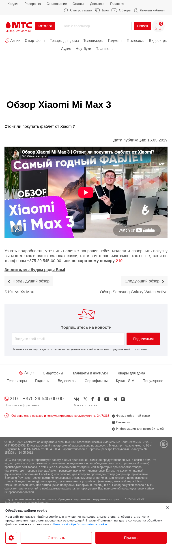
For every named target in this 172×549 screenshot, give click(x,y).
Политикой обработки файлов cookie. (80, 524)
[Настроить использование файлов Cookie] (11, 538)
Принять (131, 538)
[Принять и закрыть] (167, 507)
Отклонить (56, 538)
